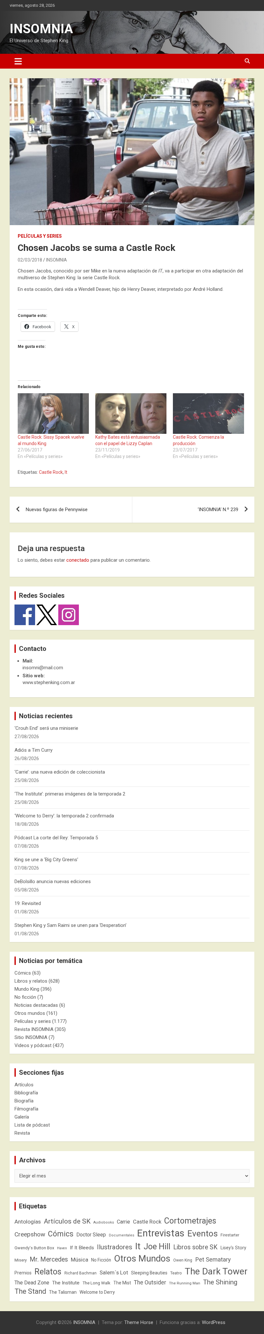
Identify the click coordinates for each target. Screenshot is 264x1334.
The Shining (220, 1282)
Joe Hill (157, 1246)
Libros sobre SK (195, 1247)
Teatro (176, 1273)
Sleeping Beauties (149, 1272)
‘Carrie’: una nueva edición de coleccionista (59, 772)
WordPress (213, 1322)
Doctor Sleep (91, 1235)
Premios (23, 1272)
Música (79, 1259)
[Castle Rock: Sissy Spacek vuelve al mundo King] (53, 413)
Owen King (182, 1260)
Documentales (121, 1235)
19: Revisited (27, 903)
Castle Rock (51, 472)
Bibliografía (26, 1093)
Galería (21, 1117)
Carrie (123, 1222)
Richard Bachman (80, 1273)
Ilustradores (114, 1247)
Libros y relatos (30, 981)
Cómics (22, 973)
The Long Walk (96, 1283)
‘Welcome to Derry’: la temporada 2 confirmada (64, 816)
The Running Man (184, 1283)
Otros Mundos (142, 1258)
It (66, 472)
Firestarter (230, 1235)
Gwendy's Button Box (34, 1247)
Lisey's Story (233, 1247)
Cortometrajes (190, 1220)
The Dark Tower (216, 1271)
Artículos (23, 1085)
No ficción (25, 997)
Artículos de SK (67, 1221)
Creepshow (29, 1234)
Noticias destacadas (36, 1005)
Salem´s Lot (113, 1272)
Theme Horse (138, 1322)
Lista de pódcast (32, 1125)
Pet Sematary (213, 1259)
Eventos (202, 1233)
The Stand (30, 1291)
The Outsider (150, 1282)
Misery (20, 1260)
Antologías (27, 1221)
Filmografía (26, 1109)
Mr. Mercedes (49, 1259)
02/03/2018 (30, 259)
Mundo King (26, 989)
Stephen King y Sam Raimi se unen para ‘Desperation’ (70, 925)
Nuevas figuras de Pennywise (57, 509)
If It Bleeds (82, 1248)
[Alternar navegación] (18, 61)
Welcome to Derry (97, 1292)
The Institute (66, 1283)
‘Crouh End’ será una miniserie (46, 728)
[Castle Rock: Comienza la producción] (208, 413)
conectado (77, 560)
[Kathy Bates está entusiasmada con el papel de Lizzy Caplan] (130, 413)
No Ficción (101, 1260)
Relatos (47, 1271)
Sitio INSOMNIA (30, 1037)
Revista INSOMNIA (33, 1029)
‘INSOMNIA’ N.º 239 (218, 509)
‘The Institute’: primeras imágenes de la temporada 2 (69, 794)
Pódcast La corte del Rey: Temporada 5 (56, 838)
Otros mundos (29, 1013)
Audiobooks (103, 1222)
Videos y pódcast (33, 1045)
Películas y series (40, 236)
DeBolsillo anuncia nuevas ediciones (52, 881)
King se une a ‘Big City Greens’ (46, 859)
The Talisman (63, 1292)
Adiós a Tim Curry (33, 750)
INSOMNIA (41, 28)
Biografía (23, 1101)
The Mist (122, 1282)
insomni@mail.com (43, 668)
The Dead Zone (31, 1283)
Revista (22, 1133)
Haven (62, 1248)
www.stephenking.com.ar (49, 682)
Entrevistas (160, 1233)
